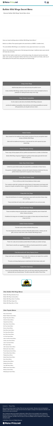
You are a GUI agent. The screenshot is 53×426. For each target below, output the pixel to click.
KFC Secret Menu (7, 344)
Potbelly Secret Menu (8, 355)
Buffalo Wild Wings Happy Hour (10, 301)
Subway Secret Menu (8, 363)
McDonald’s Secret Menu (8, 348)
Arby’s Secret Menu (7, 313)
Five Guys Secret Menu (8, 332)
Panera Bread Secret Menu (9, 353)
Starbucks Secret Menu (8, 361)
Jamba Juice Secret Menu (9, 340)
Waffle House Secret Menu (9, 367)
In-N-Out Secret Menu (8, 336)
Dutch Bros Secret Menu (8, 330)
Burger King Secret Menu (8, 317)
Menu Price (12, 43)
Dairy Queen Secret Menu (9, 324)
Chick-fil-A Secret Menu (8, 319)
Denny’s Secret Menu (8, 328)
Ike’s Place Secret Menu (8, 334)
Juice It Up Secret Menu (8, 342)
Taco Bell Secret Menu (8, 365)
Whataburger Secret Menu (9, 371)
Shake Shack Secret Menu (9, 357)
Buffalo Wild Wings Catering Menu (10, 296)
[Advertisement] (26, 27)
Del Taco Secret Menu (8, 326)
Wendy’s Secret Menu (8, 369)
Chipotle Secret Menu (8, 322)
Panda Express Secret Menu (9, 351)
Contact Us (5, 406)
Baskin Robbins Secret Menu (9, 315)
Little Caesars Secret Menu (9, 346)
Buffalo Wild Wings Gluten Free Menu (11, 299)
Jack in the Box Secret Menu (9, 338)
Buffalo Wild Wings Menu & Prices (10, 303)
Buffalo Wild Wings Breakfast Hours (11, 294)
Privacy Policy (12, 406)
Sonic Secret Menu (7, 359)
